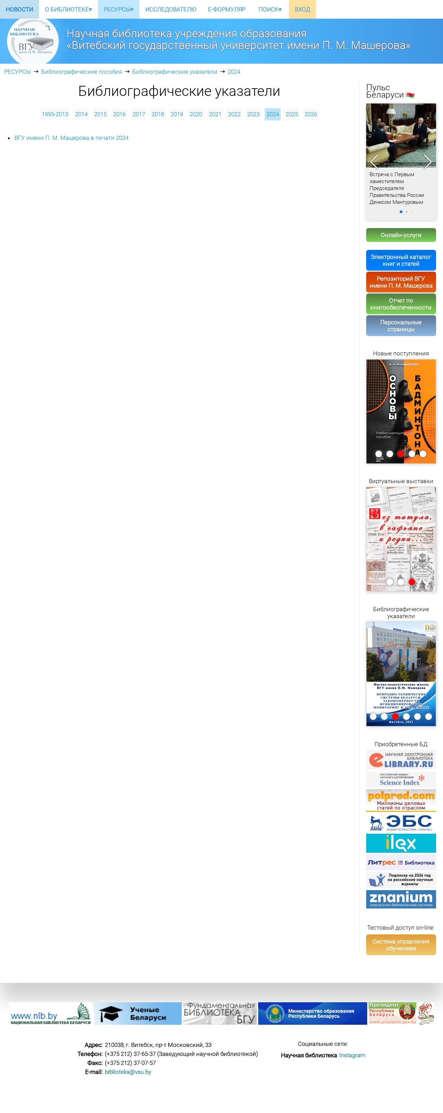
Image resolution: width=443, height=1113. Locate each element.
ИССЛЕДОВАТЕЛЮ (170, 9)
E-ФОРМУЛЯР (226, 9)
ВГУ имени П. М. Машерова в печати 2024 (71, 137)
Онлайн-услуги (401, 235)
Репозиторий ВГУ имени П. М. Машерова (401, 282)
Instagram (352, 1055)
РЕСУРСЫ (17, 71)
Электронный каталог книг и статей (401, 260)
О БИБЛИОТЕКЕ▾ (68, 9)
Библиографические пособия (81, 71)
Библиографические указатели (174, 71)
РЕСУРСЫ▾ (119, 9)
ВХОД (302, 9)
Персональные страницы (401, 326)
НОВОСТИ (19, 9)
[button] (428, 162)
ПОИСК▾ (270, 9)
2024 (234, 71)
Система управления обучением (401, 945)
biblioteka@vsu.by (128, 1071)
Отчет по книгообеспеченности (401, 304)
